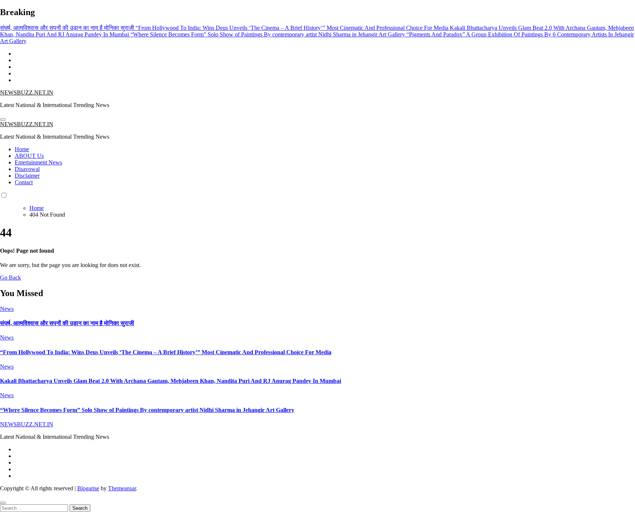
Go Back (10, 277)
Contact (24, 182)
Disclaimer (27, 176)
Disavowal (27, 169)
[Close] (3, 503)
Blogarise (88, 488)
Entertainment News (38, 162)
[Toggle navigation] (3, 119)
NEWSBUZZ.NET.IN (26, 92)
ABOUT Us (29, 156)
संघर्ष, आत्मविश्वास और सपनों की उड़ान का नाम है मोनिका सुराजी (67, 323)
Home (22, 149)
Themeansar (122, 488)
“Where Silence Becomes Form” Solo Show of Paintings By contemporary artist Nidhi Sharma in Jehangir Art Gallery (147, 410)
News (7, 309)
